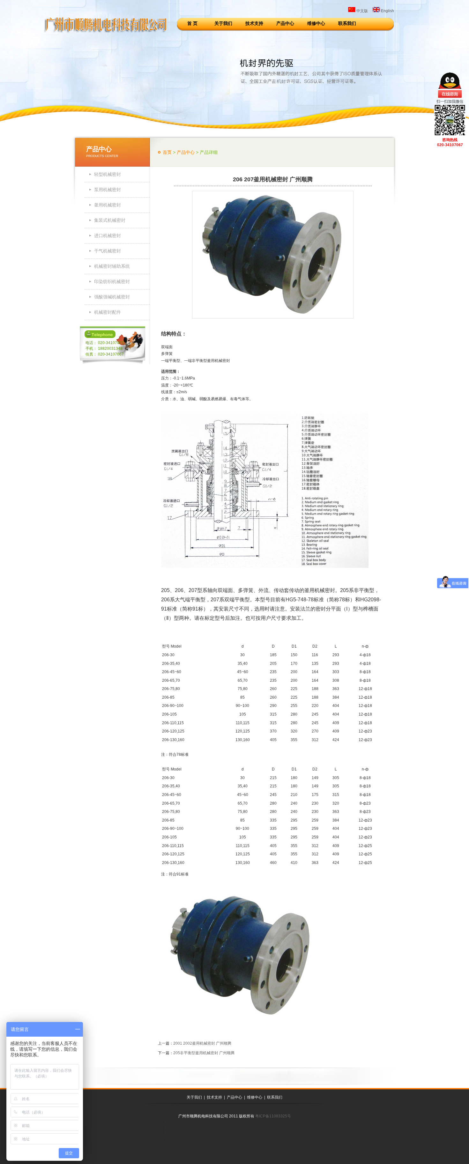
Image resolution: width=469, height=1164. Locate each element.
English (387, 11)
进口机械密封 (107, 235)
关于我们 (223, 23)
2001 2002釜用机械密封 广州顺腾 (202, 1043)
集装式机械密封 (109, 220)
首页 (167, 152)
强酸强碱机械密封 (112, 296)
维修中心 (316, 23)
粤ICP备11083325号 (273, 1116)
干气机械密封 (107, 250)
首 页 (192, 23)
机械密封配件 (107, 312)
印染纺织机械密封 (112, 281)
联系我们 (347, 23)
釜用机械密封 (107, 204)
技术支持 (254, 23)
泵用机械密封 (107, 189)
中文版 (361, 11)
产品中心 (285, 23)
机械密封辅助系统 (112, 266)
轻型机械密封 (107, 174)
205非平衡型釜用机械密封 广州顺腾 (203, 1053)
